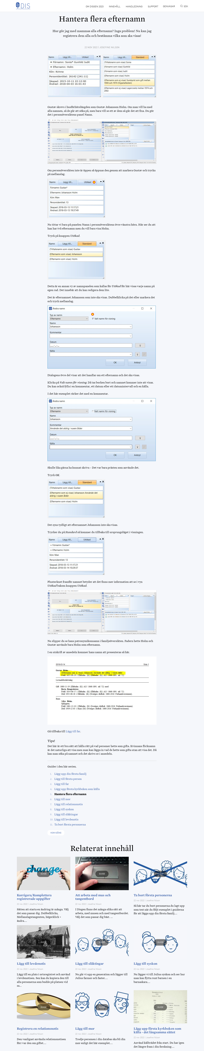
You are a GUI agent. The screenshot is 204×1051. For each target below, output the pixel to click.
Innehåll (114, 7)
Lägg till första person (68, 778)
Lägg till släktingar (66, 814)
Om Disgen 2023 (94, 7)
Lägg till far (73, 731)
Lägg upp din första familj (70, 773)
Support (153, 7)
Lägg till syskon (64, 809)
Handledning (134, 7)
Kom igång (55, 833)
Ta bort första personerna (70, 824)
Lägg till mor (62, 799)
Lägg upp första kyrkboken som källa (77, 789)
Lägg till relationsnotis (68, 804)
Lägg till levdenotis (66, 819)
